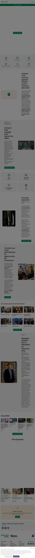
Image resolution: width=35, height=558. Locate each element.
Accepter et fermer (16, 556)
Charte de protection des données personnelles (7, 554)
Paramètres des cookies (8, 556)
